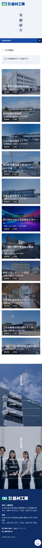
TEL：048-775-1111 (10, 510)
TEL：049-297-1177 (10, 523)
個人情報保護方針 (7, 531)
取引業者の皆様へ (14, 528)
